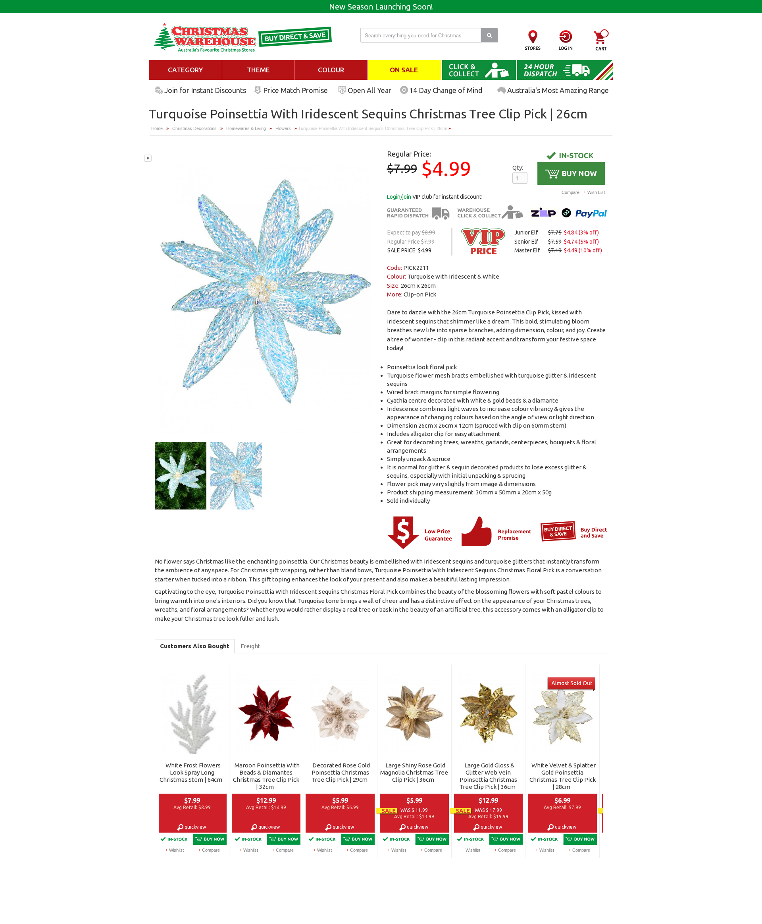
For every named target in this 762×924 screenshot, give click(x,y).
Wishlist (176, 850)
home (157, 128)
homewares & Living (246, 128)
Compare (570, 192)
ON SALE (404, 70)
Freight (250, 646)
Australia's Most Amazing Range (558, 90)
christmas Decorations (194, 128)
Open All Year (369, 90)
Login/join (399, 197)
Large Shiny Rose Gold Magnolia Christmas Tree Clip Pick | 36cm (414, 772)
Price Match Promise (295, 90)
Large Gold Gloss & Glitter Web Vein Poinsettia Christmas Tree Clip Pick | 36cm (488, 776)
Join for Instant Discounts (205, 90)
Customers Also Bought (194, 646)
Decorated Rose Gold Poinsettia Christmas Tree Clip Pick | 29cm (340, 772)
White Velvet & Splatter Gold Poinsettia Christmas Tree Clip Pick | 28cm (562, 776)
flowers (283, 128)
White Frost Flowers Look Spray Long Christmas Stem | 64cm (191, 772)
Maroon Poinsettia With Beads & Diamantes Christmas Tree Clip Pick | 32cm (266, 776)
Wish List (596, 192)
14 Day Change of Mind (445, 90)
